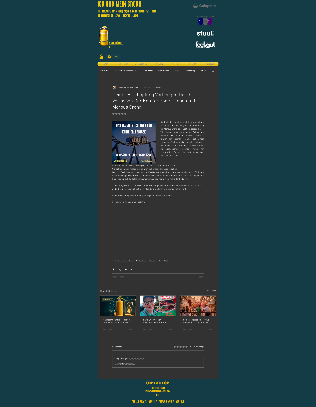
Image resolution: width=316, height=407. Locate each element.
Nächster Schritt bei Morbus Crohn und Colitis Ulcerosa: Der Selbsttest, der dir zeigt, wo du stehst (117, 321)
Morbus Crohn (163, 71)
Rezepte (203, 71)
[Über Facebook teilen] (113, 269)
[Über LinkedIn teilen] (125, 269)
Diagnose (177, 71)
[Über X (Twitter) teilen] (119, 269)
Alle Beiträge (105, 71)
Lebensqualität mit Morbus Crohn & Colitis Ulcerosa (123, 11)
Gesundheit (148, 71)
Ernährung (190, 71)
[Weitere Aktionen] (202, 87)
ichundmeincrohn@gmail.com (157, 391)
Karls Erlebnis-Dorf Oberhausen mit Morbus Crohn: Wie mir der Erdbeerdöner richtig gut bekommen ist (158, 321)
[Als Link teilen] (131, 269)
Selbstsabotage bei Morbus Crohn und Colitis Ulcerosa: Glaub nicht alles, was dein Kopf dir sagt (196, 321)
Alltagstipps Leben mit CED (158, 261)
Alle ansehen (211, 291)
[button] (101, 56)
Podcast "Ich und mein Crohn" (127, 71)
